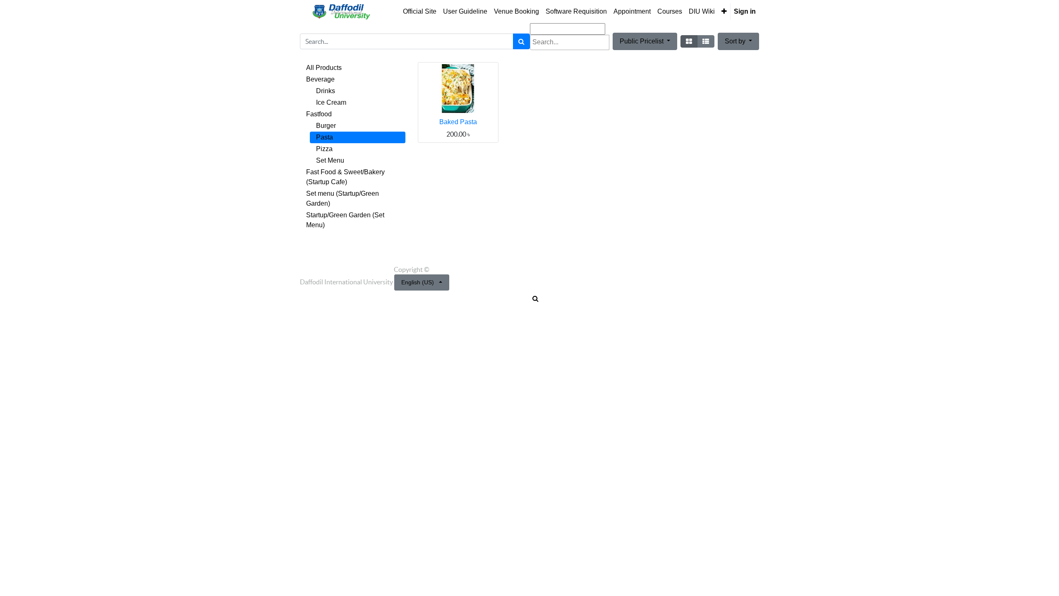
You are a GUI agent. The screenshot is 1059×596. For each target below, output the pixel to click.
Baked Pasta (458, 121)
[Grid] (688, 41)
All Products (324, 67)
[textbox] (569, 42)
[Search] (521, 41)
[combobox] (569, 42)
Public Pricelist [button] (642, 41)
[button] (724, 11)
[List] (705, 41)
